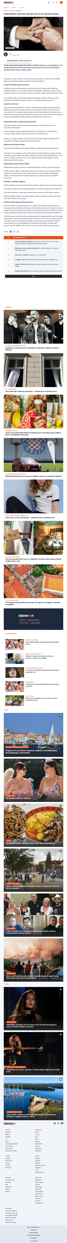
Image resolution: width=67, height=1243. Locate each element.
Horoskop (38, 1198)
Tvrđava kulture (10, 1180)
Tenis (36, 1170)
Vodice (37, 1132)
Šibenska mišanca (10, 1222)
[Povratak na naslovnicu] (26, 2)
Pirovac (37, 1146)
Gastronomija (39, 1191)
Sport (37, 1156)
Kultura (8, 1177)
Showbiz (7, 1158)
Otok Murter (38, 1144)
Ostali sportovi (39, 1172)
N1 (54, 100)
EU (6, 1139)
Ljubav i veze (21, 7)
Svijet (7, 1141)
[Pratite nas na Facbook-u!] (55, 1123)
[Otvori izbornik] (61, 3)
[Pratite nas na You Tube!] (62, 1123)
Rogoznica (38, 1151)
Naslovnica (6, 7)
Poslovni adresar (35, 623)
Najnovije (8, 1132)
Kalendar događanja (33, 620)
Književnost (8, 1187)
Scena (7, 1156)
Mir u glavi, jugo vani (11, 1213)
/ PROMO (8, 307)
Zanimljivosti (39, 1203)
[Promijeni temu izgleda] (49, 2)
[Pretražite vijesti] (53, 3)
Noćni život (8, 1161)
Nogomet (38, 1158)
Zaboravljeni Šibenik (11, 1215)
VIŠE (33, 276)
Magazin (14, 7)
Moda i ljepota (39, 1182)
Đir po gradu (9, 1148)
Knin (36, 1137)
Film (6, 1184)
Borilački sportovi (40, 1165)
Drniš (36, 1139)
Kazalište (8, 1182)
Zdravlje (37, 1184)
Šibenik (7, 1134)
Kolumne (8, 1208)
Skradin (37, 1141)
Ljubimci (37, 1201)
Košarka (37, 1161)
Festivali (7, 1165)
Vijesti (7, 1130)
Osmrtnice (22, 620)
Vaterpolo (38, 1167)
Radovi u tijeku (24, 623)
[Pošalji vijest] (57, 3)
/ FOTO (6, 710)
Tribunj (37, 1134)
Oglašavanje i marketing (33, 1235)
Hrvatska (8, 1137)
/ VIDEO (6, 984)
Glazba (7, 1163)
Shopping (38, 1180)
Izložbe (7, 1189)
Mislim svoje (9, 1220)
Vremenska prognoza (11, 1144)
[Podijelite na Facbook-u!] (11, 232)
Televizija (8, 1167)
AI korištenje (33, 1238)
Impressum (33, 1230)
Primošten (38, 1148)
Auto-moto (38, 1189)
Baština (7, 1191)
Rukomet (37, 1163)
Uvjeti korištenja (33, 1232)
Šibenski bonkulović (11, 1211)
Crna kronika (9, 1146)
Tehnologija (38, 1187)
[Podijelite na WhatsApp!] (18, 232)
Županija (38, 1130)
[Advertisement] (33, 293)
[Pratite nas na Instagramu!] (58, 1123)
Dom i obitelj (38, 1194)
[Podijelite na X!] (14, 232)
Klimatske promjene (11, 1151)
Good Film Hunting (10, 1218)
